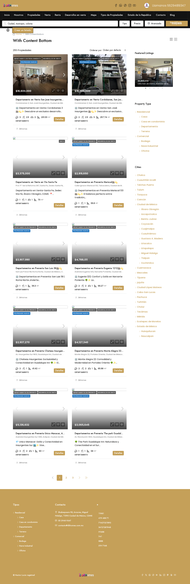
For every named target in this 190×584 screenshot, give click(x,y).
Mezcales (142, 272)
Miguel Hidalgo (149, 253)
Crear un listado (22, 30)
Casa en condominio (153, 121)
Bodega (145, 141)
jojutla (140, 282)
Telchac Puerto (145, 184)
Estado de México (147, 326)
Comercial (143, 136)
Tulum (140, 189)
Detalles (59, 119)
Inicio (7, 15)
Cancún (141, 199)
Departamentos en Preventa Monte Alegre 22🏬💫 (101, 350)
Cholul (140, 306)
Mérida (141, 316)
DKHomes (23, 129)
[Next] (79, 477)
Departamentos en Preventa (84, 141)
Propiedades (34, 15)
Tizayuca (142, 194)
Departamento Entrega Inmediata (27, 59)
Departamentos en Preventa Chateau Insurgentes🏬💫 (43, 350)
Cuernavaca (144, 267)
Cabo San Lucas (146, 292)
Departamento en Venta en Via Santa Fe (36, 182)
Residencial (143, 111)
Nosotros (18, 15)
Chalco (141, 175)
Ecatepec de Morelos (149, 321)
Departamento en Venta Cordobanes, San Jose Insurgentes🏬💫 (107, 99)
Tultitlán (141, 302)
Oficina (145, 150)
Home (19, 34)
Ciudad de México (147, 204)
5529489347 (176, 5)
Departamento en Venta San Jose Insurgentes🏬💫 (41, 99)
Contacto (161, 15)
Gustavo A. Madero (152, 238)
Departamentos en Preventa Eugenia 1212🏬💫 (99, 268)
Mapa (93, 15)
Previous (139, 72)
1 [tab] (147, 89)
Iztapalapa (147, 248)
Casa (144, 116)
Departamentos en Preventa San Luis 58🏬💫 (39, 268)
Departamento (149, 126)
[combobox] (114, 50)
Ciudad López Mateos (149, 287)
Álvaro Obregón (150, 209)
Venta (47, 15)
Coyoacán (147, 224)
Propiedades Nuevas (29, 62)
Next (168, 72)
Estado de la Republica (139, 15)
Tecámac (142, 311)
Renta (58, 15)
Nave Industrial (149, 146)
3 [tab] (155, 89)
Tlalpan (145, 258)
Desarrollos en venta (75, 15)
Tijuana (141, 277)
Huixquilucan (148, 331)
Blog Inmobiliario (176, 18)
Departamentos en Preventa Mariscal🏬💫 (96, 182)
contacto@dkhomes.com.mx (70, 525)
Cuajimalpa (147, 228)
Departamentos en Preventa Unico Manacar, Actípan (42, 433)
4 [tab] (159, 89)
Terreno (145, 131)
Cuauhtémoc (148, 233)
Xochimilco (147, 263)
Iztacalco (146, 243)
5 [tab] (163, 89)
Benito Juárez (149, 219)
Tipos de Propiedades (112, 15)
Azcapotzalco (149, 214)
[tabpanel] (154, 72)
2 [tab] (151, 89)
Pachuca (142, 297)
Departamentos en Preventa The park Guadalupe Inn (102, 433)
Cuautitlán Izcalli (146, 180)
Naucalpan (147, 336)
